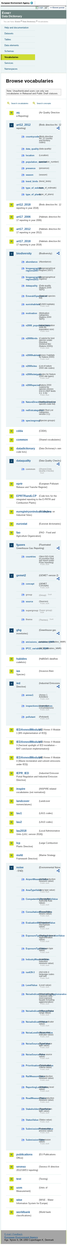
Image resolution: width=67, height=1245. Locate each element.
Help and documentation (16, 27)
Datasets (8, 33)
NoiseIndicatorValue (32, 1022)
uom (19, 1187)
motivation (31, 313)
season (29, 175)
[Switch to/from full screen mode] (47, 7)
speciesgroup (32, 420)
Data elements (11, 45)
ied (18, 683)
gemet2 (21, 575)
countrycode (32, 136)
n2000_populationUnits (32, 325)
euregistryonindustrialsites (27, 511)
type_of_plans (32, 194)
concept (30, 584)
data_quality (32, 149)
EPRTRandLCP (26, 495)
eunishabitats (32, 304)
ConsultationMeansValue (32, 912)
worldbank (23, 1212)
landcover (22, 801)
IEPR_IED (22, 773)
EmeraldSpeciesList (32, 296)
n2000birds (31, 338)
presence (30, 168)
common (22, 439)
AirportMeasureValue (32, 879)
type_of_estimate (32, 188)
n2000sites (31, 366)
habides (21, 658)
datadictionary (25, 448)
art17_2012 (23, 229)
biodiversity (24, 253)
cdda (19, 430)
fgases (20, 544)
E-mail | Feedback (13, 1234)
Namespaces (11, 69)
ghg (18, 630)
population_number (32, 162)
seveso (21, 1166)
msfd (19, 855)
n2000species (32, 385)
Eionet (17, 22)
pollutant (30, 717)
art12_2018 (23, 204)
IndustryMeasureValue (32, 959)
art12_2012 (23, 124)
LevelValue (31, 985)
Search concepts (44, 103)
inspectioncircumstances (32, 706)
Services (8, 63)
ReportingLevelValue (32, 1087)
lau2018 (21, 830)
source (29, 601)
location (30, 155)
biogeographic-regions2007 (32, 269)
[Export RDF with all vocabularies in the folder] (58, 129)
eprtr (19, 483)
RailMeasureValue (32, 1076)
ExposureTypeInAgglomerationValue (32, 935)
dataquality (31, 285)
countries (31, 556)
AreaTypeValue (32, 890)
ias (18, 671)
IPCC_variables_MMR (32, 648)
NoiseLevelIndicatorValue (32, 1032)
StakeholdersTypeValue (32, 1109)
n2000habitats (32, 355)
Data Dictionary (29, 22)
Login (41, 8)
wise (19, 1199)
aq (18, 112)
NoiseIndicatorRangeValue (32, 1011)
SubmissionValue (32, 1140)
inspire (20, 788)
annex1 (29, 695)
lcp (18, 843)
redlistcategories (32, 410)
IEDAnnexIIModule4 (27, 757)
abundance (31, 262)
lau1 (19, 813)
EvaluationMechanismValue (32, 922)
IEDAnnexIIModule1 (27, 729)
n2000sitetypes (32, 374)
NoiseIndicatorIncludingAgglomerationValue (32, 994)
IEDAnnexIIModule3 (27, 741)
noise (20, 867)
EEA (18, 3)
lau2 (19, 822)
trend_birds (32, 181)
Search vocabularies (19, 103)
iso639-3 (30, 972)
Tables (7, 39)
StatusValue (32, 1120)
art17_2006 (23, 216)
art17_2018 (23, 241)
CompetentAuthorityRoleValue (32, 899)
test (18, 1178)
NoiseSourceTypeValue (32, 1043)
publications (24, 1154)
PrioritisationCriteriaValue (32, 1065)
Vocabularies (11, 57)
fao (18, 532)
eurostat (21, 523)
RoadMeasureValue (32, 1098)
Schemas (9, 51)
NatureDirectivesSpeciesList (32, 402)
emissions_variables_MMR (32, 642)
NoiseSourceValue (32, 1054)
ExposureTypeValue (32, 948)
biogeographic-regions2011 (32, 278)
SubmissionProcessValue (32, 1129)
